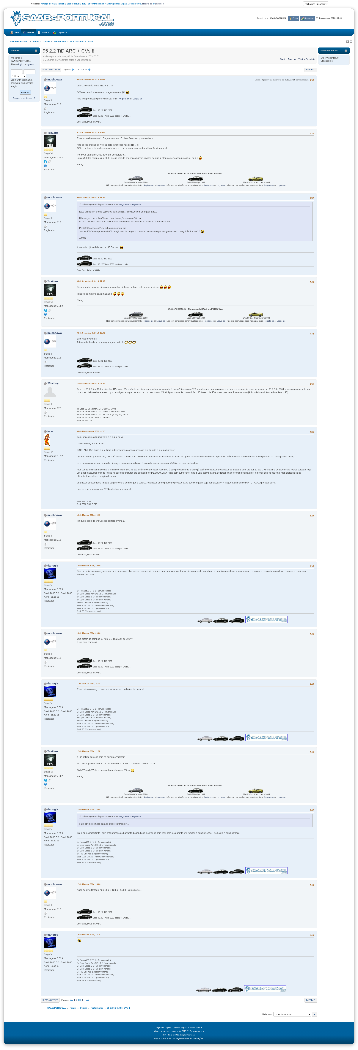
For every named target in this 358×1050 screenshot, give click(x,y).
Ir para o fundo (51, 70)
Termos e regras (179, 1028)
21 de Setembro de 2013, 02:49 (91, 383)
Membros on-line (329, 50)
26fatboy (53, 383)
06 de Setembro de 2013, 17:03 (91, 197)
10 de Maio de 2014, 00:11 (88, 515)
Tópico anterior (288, 59)
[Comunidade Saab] (45, 165)
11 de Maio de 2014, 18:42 (88, 683)
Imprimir (310, 70)
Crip (167, 1031)
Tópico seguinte (306, 59)
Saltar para (267, 1014)
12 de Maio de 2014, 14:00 (89, 809)
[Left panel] (347, 41)
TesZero (52, 132)
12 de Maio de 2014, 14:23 (89, 884)
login (20, 64)
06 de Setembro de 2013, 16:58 (91, 133)
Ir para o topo (50, 1000)
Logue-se (159, 4)
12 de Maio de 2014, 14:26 (89, 935)
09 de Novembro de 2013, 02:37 (91, 431)
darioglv (52, 565)
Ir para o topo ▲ (195, 1028)
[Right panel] (350, 41)
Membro (15, 50)
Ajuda (168, 1028)
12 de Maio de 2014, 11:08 (88, 751)
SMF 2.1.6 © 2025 (171, 1035)
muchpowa (54, 79)
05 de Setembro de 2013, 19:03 (91, 80)
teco (50, 431)
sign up (30, 64)
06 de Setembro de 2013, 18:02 (91, 333)
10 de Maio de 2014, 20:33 (89, 633)
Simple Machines (187, 1035)
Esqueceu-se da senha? (24, 98)
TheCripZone (198, 1031)
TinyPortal (160, 1028)
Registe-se (147, 4)
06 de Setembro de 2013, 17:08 (91, 281)
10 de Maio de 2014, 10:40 (89, 565)
